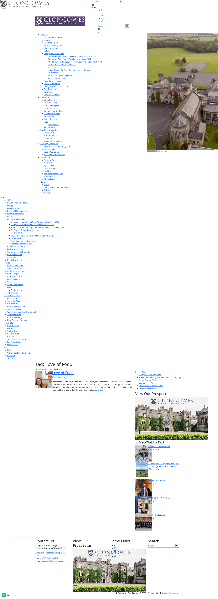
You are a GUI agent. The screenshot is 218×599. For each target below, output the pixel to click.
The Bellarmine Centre (53, 173)
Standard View (52, 552)
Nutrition (48, 163)
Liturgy (47, 40)
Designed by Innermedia (172, 593)
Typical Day (49, 165)
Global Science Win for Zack (151, 385)
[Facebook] (102, 15)
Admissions (45, 97)
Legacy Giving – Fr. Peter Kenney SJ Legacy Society (69, 70)
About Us (44, 34)
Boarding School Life (49, 143)
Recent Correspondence (58, 78)
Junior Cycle (49, 133)
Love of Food (63, 372)
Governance (53, 73)
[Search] (121, 1)
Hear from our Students (54, 154)
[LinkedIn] (102, 10)
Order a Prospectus (52, 105)
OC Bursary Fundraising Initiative (62, 64)
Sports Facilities (50, 176)
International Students (53, 111)
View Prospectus (51, 103)
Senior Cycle (49, 138)
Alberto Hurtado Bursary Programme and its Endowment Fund (75, 62)
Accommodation (51, 149)
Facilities (47, 171)
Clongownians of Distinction (56, 86)
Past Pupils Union (51, 89)
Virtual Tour (49, 116)
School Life (45, 157)
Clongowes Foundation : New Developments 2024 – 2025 (72, 56)
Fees (46, 122)
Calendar (48, 190)
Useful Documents (52, 94)
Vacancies (48, 92)
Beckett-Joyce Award (147, 383)
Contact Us (45, 193)
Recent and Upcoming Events (60, 75)
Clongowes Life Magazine (150, 374)
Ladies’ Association (52, 83)
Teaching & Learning (49, 130)
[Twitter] (102, 13)
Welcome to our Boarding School (58, 146)
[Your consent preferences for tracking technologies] (8, 595)
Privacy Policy (154, 593)
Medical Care (49, 179)
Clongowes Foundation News (56, 187)
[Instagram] (102, 21)
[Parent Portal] (93, 5)
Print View (39, 552)
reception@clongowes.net (52, 561)
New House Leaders (147, 388)
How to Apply (50, 108)
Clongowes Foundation (54, 53)
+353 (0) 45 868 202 (50, 558)
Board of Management (54, 45)
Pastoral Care (50, 160)
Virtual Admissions (52, 100)
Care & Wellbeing (51, 152)
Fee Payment (53, 124)
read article (98, 390)
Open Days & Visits (52, 113)
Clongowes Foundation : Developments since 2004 (69, 59)
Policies (47, 51)
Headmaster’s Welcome (54, 37)
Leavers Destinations (53, 141)
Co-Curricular (50, 168)
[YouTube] (103, 18)
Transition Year (50, 135)
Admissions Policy (51, 119)
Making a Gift (53, 67)
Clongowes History (52, 48)
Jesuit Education (51, 42)
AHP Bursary (49, 127)
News (42, 182)
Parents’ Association (52, 81)
